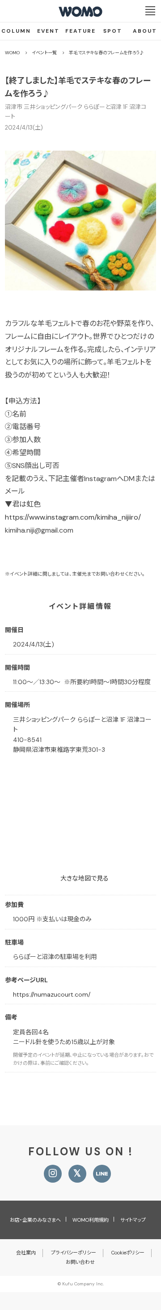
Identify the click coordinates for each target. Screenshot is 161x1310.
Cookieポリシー (127, 1252)
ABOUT (145, 31)
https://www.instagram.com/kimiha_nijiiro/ (73, 517)
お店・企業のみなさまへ (35, 1220)
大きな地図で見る (84, 878)
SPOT (112, 31)
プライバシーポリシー (73, 1252)
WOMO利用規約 (90, 1220)
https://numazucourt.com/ (51, 994)
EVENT (48, 31)
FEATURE (80, 31)
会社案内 (26, 1252)
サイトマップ (133, 1220)
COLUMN (16, 31)
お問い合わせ (80, 1262)
